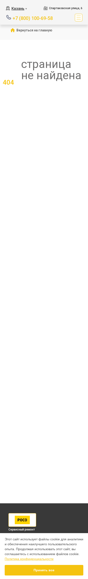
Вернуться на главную (34, 30)
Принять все (44, 570)
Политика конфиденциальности (29, 559)
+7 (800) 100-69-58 (33, 17)
